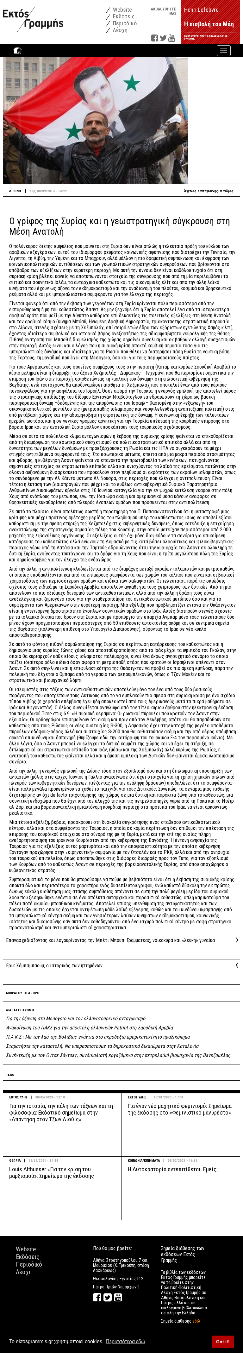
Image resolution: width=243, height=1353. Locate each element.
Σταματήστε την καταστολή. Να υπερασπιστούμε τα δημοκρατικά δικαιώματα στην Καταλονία (102, 1046)
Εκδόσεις (123, 16)
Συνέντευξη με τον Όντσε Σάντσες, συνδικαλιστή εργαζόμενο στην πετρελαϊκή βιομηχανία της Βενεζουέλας (118, 1055)
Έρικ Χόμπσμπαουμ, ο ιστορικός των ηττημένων (54, 966)
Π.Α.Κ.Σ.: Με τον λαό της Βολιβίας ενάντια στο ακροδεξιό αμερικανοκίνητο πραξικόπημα (98, 1037)
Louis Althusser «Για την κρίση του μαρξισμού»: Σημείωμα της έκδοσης (51, 1172)
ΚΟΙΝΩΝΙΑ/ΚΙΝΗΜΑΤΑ (144, 1161)
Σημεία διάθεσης (180, 1321)
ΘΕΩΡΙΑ (15, 1161)
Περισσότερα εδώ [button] (125, 1341)
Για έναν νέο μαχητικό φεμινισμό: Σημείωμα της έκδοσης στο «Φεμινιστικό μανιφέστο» (180, 1109)
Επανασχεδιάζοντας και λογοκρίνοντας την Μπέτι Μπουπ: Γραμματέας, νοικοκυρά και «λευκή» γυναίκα (110, 940)
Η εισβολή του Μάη (209, 24)
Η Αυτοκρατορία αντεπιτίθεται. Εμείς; (173, 1169)
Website (122, 9)
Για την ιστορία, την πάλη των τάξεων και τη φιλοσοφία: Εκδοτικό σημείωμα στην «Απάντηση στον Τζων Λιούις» (61, 1112)
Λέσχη (120, 30)
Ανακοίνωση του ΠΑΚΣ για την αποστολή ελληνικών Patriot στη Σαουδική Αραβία (89, 1028)
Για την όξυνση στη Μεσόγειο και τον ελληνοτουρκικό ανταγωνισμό (75, 1018)
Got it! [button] (223, 1341)
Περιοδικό (124, 23)
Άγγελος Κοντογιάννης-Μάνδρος (209, 191)
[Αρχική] (33, 15)
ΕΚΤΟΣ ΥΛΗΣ (18, 1097)
